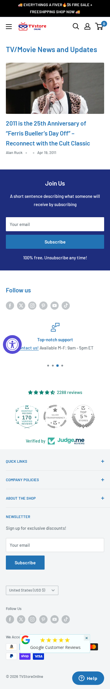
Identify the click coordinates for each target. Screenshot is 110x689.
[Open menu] (9, 26)
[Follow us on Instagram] (32, 305)
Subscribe (55, 241)
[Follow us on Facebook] (10, 305)
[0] (99, 26)
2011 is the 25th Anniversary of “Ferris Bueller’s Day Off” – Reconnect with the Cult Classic (48, 132)
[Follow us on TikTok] (66, 305)
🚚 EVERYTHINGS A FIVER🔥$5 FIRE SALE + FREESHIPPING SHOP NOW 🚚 (55, 8)
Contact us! (27, 347)
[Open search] (76, 26)
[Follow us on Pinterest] (43, 305)
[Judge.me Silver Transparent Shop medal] (55, 416)
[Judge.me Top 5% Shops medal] (83, 416)
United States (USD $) (27, 590)
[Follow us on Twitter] (21, 305)
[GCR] (25, 640)
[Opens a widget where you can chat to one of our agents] (88, 678)
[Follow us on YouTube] (54, 305)
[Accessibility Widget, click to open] (12, 344)
